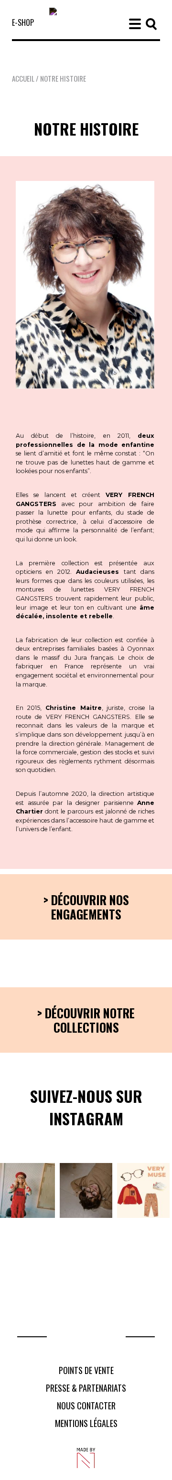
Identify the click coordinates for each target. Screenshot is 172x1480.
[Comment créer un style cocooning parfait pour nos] (143, 1190)
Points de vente (86, 1370)
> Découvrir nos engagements (86, 907)
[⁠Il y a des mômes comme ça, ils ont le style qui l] (27, 1190)
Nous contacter (86, 1405)
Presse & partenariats (86, 1388)
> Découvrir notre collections (86, 1020)
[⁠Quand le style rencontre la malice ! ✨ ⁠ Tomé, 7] (86, 1190)
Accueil (23, 78)
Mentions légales (86, 1423)
